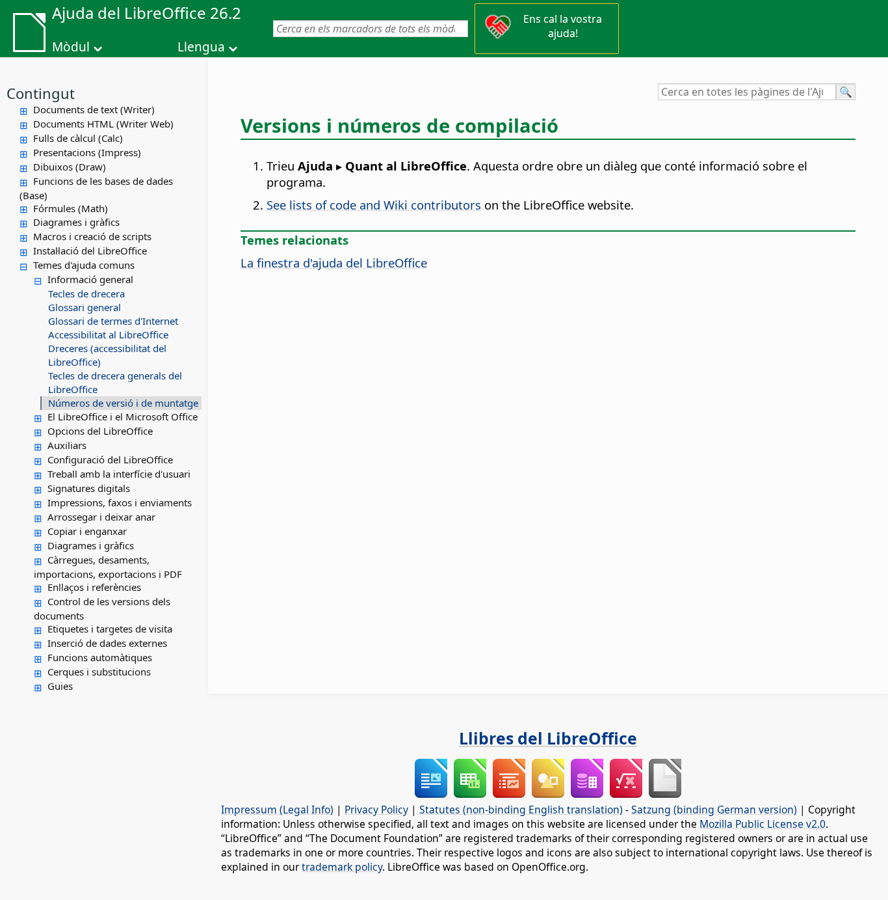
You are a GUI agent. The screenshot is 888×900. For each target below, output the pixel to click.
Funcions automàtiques (99, 657)
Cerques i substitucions (99, 671)
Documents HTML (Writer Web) (103, 123)
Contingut (41, 93)
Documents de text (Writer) (94, 109)
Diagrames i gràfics (76, 221)
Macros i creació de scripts (92, 236)
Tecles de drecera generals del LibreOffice (115, 382)
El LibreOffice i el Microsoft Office (122, 416)
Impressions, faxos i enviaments (119, 502)
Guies (60, 685)
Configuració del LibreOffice (110, 459)
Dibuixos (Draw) (69, 166)
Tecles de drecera (86, 293)
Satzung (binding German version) (714, 809)
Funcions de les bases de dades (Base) (96, 188)
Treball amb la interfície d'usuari (118, 473)
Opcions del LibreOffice (100, 430)
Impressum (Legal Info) (277, 809)
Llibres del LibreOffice (548, 738)
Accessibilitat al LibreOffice (108, 334)
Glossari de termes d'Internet (113, 320)
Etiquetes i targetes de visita (109, 628)
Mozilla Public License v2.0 (762, 824)
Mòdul (71, 46)
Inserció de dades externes (107, 642)
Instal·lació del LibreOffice (90, 250)
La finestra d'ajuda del (334, 262)
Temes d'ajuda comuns (84, 264)
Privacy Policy (376, 809)
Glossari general (84, 307)
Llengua (201, 46)
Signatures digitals (88, 488)
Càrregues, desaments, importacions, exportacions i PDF (108, 566)
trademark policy (342, 867)
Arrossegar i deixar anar (101, 516)
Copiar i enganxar (87, 531)
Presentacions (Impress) (87, 152)
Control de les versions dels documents (102, 608)
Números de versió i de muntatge (123, 402)
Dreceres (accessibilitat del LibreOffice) (107, 355)
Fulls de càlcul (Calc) (78, 137)
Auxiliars (66, 445)
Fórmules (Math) (70, 208)
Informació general (90, 279)
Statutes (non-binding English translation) (521, 809)
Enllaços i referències (94, 586)
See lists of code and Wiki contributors (374, 205)
